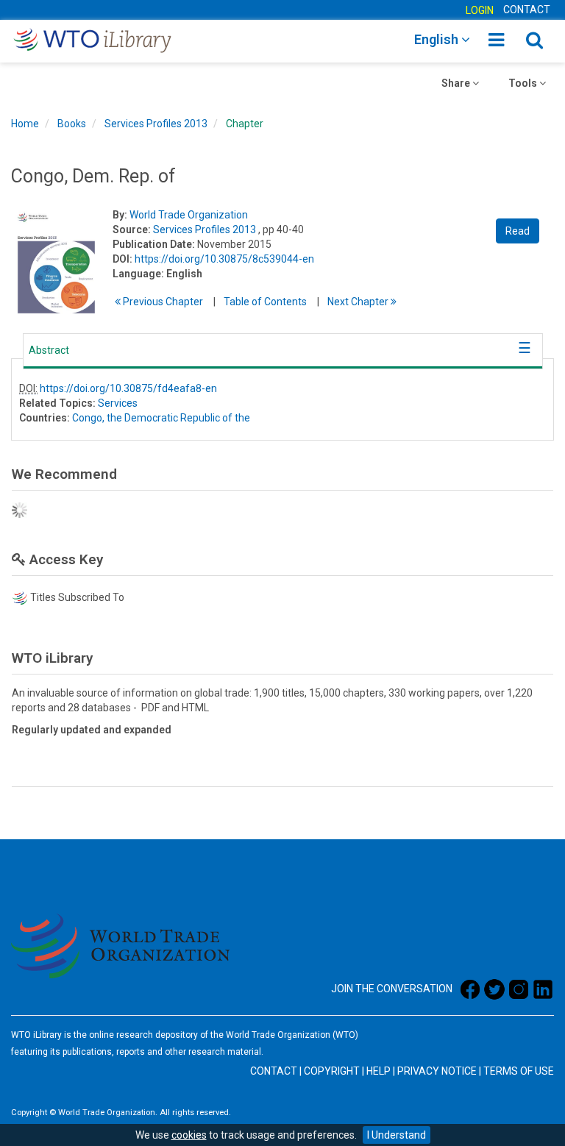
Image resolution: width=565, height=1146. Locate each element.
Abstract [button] (49, 350)
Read (517, 231)
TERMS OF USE (518, 1071)
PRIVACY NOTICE (437, 1071)
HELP (378, 1071)
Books (71, 123)
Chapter (244, 123)
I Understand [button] (396, 1135)
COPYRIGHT (332, 1071)
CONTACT (526, 9)
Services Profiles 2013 (155, 123)
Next (359, 301)
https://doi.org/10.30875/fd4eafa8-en (128, 388)
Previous (162, 301)
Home (25, 123)
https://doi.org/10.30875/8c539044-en (224, 259)
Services (118, 403)
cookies (189, 1135)
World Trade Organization (188, 215)
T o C (265, 301)
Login (480, 10)
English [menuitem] (437, 39)
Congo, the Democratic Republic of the (161, 418)
